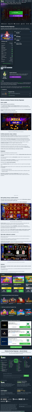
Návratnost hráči (18, 31)
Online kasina (2, 2)
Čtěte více (19, 411)
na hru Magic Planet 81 (16, 332)
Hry (5, 2)
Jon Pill (3, 272)
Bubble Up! (20, 315)
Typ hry (17, 35)
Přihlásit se (26, 375)
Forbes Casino (11, 323)
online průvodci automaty (26, 87)
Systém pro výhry (18, 42)
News (25, 2)
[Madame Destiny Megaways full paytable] (16, 252)
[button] (28, 24)
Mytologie (2, 67)
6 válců (2, 68)
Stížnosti (14, 2)
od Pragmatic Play (5, 4)
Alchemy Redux (19, 303)
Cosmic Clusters (3, 315)
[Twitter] (25, 357)
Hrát (9, 290)
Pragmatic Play (20, 82)
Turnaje (22, 2)
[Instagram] (26, 357)
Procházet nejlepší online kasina (16, 347)
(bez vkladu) (10, 332)
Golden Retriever (12, 315)
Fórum (17, 2)
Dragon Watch (12, 303)
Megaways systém (9, 67)
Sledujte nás (25, 356)
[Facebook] (23, 357)
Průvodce (11, 2)
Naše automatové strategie (5, 242)
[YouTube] (28, 357)
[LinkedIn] (30, 357)
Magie (5, 67)
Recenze (19, 2)
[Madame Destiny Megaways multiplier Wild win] (16, 212)
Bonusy (8, 2)
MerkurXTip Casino (12, 338)
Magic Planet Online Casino (13, 330)
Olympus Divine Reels (4, 303)
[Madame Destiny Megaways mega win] (16, 122)
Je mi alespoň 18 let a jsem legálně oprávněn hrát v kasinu (12, 377)
